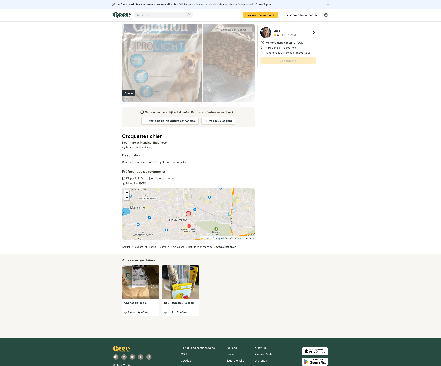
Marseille (165, 246)
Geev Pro (261, 348)
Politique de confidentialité (198, 348)
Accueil (126, 246)
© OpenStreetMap (232, 238)
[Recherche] (189, 15)
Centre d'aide (263, 354)
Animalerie (179, 246)
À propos (261, 360)
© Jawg (217, 238)
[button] (126, 192)
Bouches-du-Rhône (145, 246)
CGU (184, 354)
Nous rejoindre (235, 360)
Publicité (231, 348)
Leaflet (207, 238)
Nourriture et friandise (200, 246)
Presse (230, 354)
